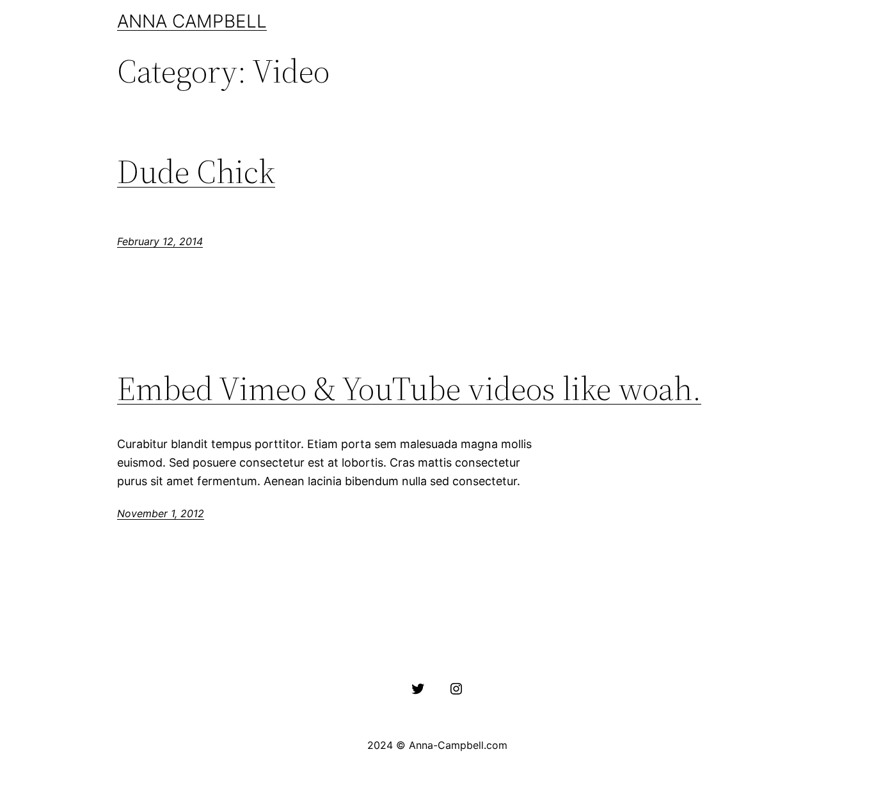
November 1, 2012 (160, 513)
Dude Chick (196, 171)
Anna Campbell (192, 21)
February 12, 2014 (160, 241)
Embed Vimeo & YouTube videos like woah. (409, 388)
